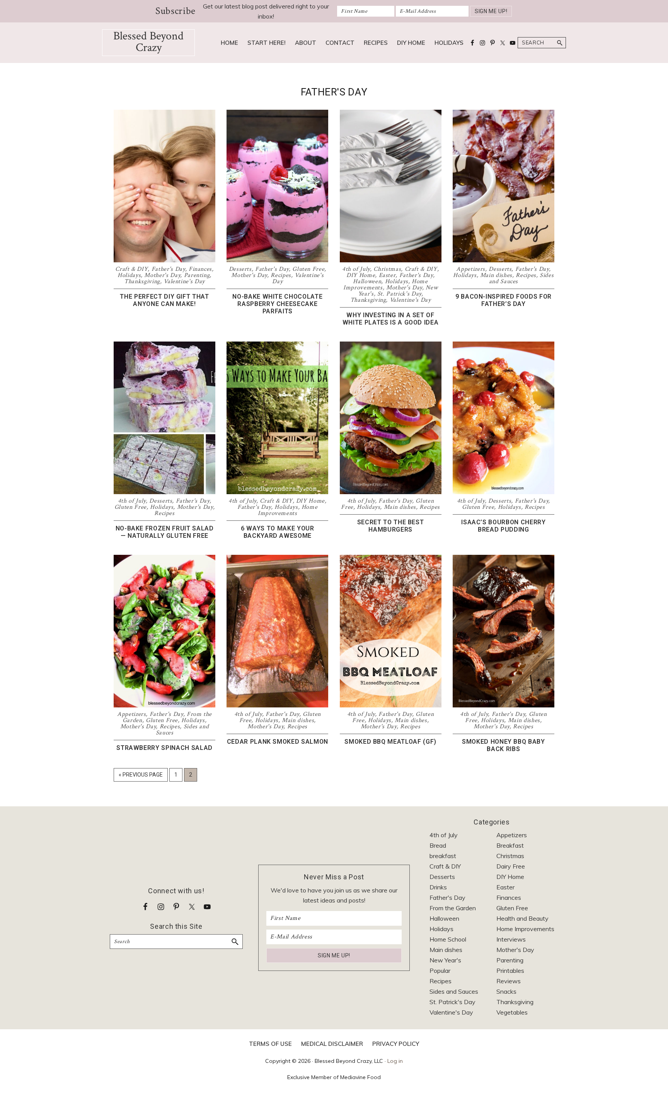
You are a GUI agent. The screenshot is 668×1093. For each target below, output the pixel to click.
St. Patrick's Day (399, 294)
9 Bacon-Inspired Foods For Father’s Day (503, 300)
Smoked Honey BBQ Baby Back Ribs (503, 745)
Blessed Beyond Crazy (148, 42)
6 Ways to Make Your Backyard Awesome (277, 532)
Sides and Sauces (453, 991)
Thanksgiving (142, 281)
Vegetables (512, 1012)
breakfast (442, 856)
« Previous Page (141, 776)
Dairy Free (510, 866)
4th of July (356, 269)
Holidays (129, 275)
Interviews (511, 939)
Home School (447, 939)
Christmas (387, 269)
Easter (387, 275)
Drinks (438, 887)
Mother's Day (162, 275)
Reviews (508, 981)
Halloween (367, 281)
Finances (200, 269)
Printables (510, 970)
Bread (437, 845)
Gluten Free (308, 269)
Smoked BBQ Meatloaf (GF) (390, 741)
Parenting (197, 275)
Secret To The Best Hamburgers (390, 525)
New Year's (445, 960)
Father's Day (168, 269)
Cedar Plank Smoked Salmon (277, 741)
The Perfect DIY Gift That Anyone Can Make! (164, 300)
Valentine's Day (184, 281)
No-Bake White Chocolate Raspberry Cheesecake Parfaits (277, 304)
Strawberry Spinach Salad (164, 747)
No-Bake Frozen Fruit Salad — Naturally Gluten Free (165, 532)
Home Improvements (288, 510)
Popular (439, 970)
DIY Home (360, 275)
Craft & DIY (131, 269)
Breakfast (510, 845)
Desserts (240, 269)
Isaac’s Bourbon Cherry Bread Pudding (503, 525)
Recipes (281, 275)
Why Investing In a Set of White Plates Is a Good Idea (391, 318)
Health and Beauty (522, 918)
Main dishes (496, 275)
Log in (395, 1060)
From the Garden (452, 908)
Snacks (506, 991)
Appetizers (470, 269)
